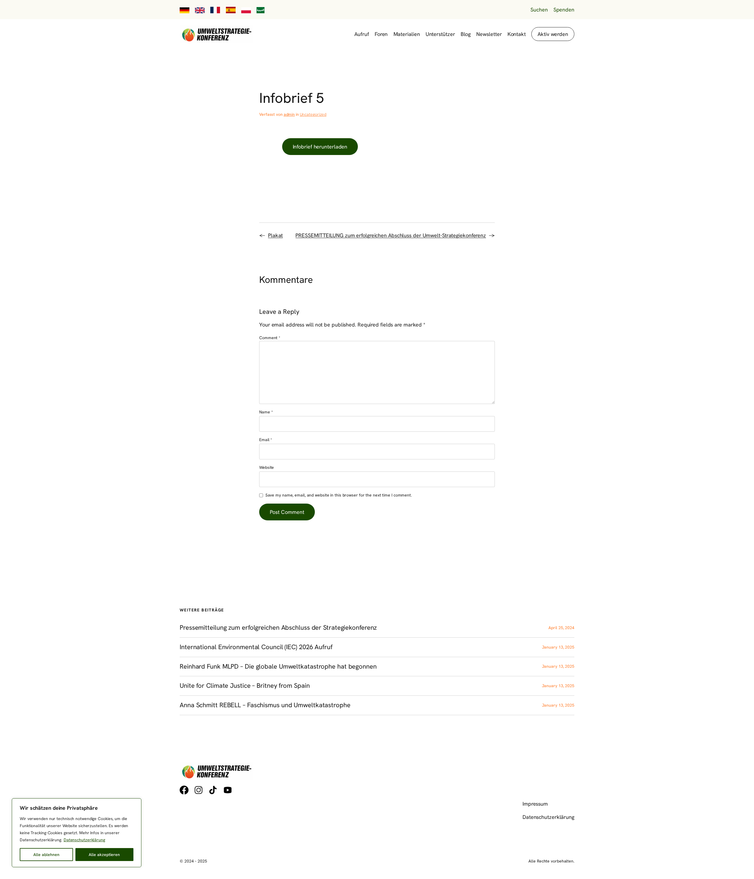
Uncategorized (313, 114)
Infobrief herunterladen (320, 146)
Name (266, 412)
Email (265, 439)
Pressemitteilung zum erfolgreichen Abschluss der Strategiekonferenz (278, 627)
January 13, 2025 (558, 647)
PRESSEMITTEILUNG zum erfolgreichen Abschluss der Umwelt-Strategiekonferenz (390, 235)
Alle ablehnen (46, 854)
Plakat (275, 235)
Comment (269, 337)
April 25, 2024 (561, 627)
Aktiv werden (553, 34)
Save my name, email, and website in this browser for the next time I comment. (338, 495)
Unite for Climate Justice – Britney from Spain (245, 686)
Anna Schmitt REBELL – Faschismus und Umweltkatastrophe (265, 705)
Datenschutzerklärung (84, 839)
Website (266, 467)
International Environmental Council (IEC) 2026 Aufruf (256, 647)
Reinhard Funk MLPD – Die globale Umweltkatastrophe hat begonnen (278, 666)
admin (289, 114)
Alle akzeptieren (104, 854)
